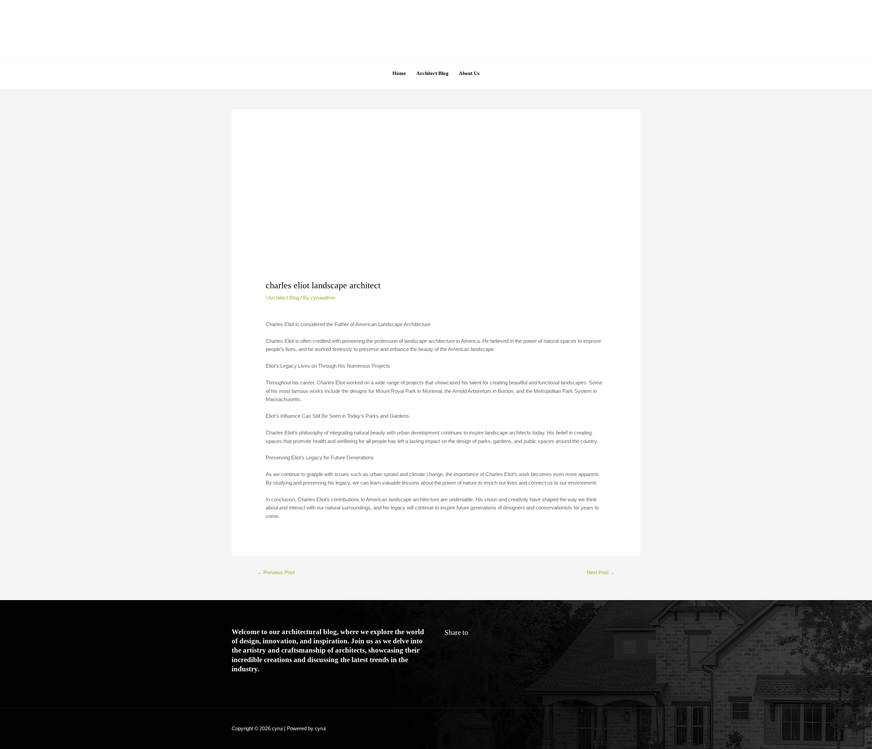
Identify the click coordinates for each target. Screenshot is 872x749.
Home (399, 73)
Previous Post (276, 572)
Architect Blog (432, 73)
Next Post (601, 572)
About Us (469, 73)
